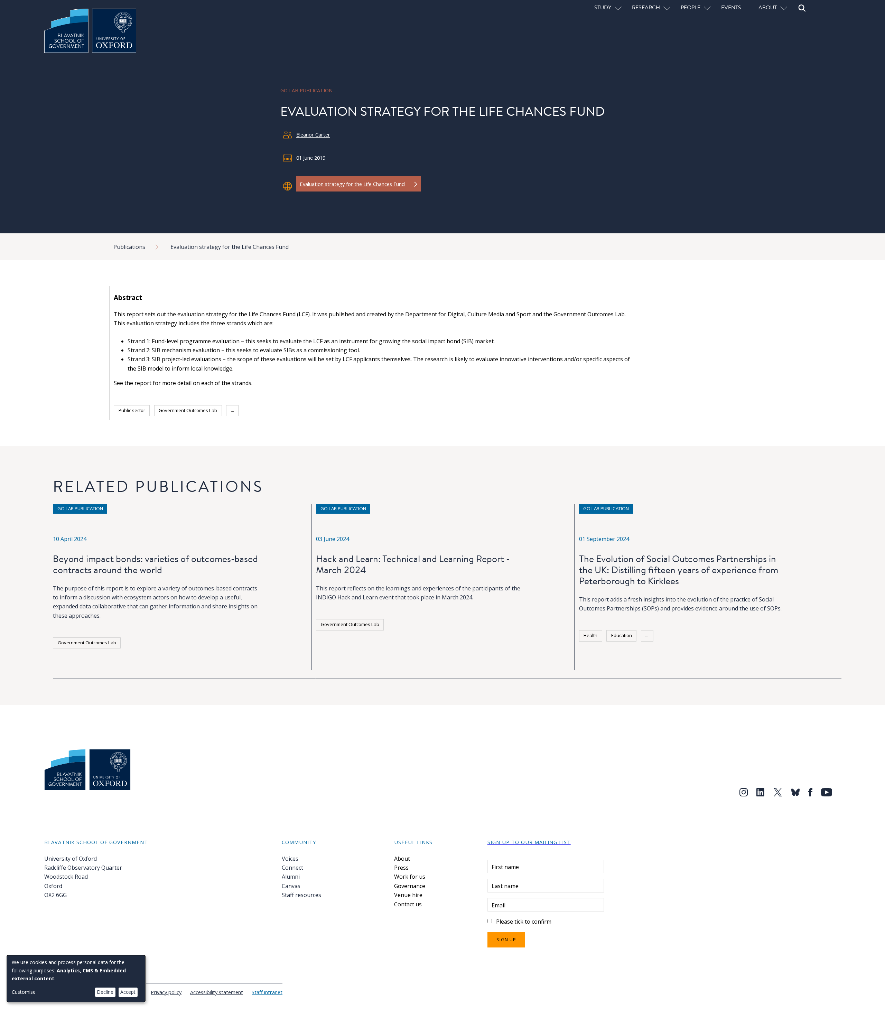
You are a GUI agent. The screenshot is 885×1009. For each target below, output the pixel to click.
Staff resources (301, 895)
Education (621, 635)
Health (590, 635)
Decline (105, 992)
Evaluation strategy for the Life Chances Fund (229, 247)
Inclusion (593, 651)
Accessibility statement (216, 992)
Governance (409, 886)
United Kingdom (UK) (269, 410)
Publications (129, 247)
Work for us (409, 876)
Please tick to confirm (523, 921)
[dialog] (76, 978)
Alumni (291, 876)
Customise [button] (24, 992)
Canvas (291, 886)
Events (731, 7)
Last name (505, 886)
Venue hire (408, 895)
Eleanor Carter (313, 134)
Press (401, 867)
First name (505, 867)
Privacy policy (166, 992)
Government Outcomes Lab (188, 410)
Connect (292, 867)
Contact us (408, 904)
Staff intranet (267, 992)
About (402, 858)
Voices (290, 858)
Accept (128, 992)
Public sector (132, 410)
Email (498, 905)
